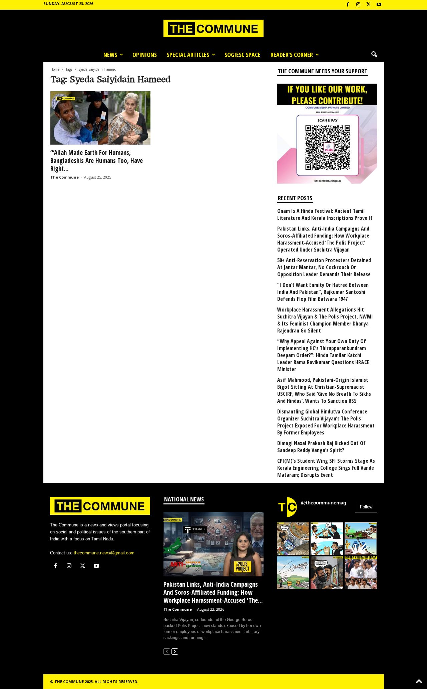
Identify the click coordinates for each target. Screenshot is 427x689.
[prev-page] (166, 651)
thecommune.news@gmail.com (104, 552)
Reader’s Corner (292, 55)
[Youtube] (379, 5)
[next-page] (174, 651)
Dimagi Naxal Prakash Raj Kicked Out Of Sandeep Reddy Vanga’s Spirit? (321, 447)
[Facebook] (348, 5)
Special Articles (188, 55)
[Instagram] (358, 5)
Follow (366, 506)
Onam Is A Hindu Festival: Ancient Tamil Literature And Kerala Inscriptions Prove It (325, 215)
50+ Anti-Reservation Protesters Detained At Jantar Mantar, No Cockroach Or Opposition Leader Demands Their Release (324, 267)
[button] (374, 54)
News (110, 55)
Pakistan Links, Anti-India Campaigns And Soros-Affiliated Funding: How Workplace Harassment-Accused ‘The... (213, 592)
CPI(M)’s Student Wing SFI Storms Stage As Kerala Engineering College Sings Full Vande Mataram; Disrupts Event (326, 467)
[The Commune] (213, 28)
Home (54, 69)
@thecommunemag (323, 502)
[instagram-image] (293, 538)
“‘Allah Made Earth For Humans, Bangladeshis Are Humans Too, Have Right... (96, 160)
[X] (369, 5)
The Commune (64, 177)
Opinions (144, 55)
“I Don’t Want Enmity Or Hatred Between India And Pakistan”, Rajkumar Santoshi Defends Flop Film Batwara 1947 (323, 292)
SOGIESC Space (243, 55)
